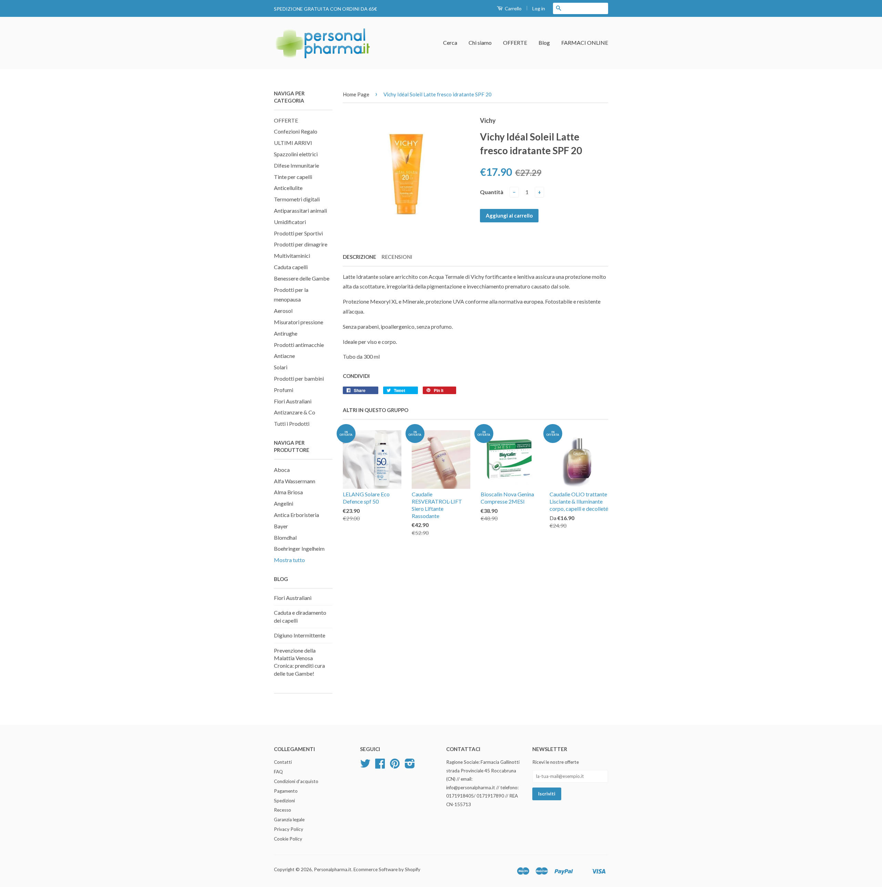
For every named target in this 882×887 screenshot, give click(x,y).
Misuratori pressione (298, 322)
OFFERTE (515, 42)
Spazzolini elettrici (296, 154)
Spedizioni (284, 800)
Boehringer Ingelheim (299, 548)
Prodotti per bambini (299, 378)
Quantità (491, 192)
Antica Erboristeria (296, 514)
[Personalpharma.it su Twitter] (365, 766)
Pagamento (286, 791)
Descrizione (359, 257)
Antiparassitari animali (300, 210)
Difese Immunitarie (296, 165)
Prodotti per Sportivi (298, 233)
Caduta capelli (291, 267)
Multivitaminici (292, 255)
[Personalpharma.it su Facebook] (380, 766)
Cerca (450, 42)
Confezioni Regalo (295, 131)
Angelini (283, 503)
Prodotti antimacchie (299, 344)
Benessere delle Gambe (301, 278)
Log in (538, 8)
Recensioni (396, 257)
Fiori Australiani (292, 401)
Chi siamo (480, 42)
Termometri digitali (297, 199)
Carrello (513, 8)
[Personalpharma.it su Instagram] (409, 766)
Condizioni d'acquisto (296, 781)
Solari (280, 367)
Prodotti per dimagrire (300, 244)
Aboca (282, 469)
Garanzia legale (289, 819)
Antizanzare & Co (294, 412)
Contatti (283, 762)
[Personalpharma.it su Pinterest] (395, 766)
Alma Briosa (288, 492)
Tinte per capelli (293, 176)
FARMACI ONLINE (584, 42)
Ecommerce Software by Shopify (386, 869)
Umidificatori (290, 222)
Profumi (283, 390)
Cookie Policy (288, 839)
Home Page (356, 94)
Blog (544, 42)
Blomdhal (285, 537)
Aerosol (283, 310)
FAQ (278, 771)
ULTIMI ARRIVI (293, 142)
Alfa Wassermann (294, 481)
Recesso (282, 810)
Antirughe (285, 333)
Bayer (281, 526)
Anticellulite (288, 187)
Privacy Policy (288, 829)
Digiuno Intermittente (299, 635)
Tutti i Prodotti (291, 423)
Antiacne (284, 355)
